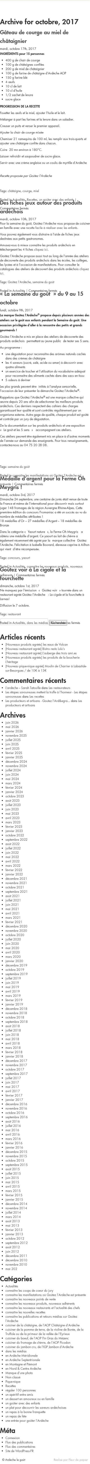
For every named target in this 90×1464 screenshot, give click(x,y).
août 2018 (12, 1026)
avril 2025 (12, 748)
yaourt (26, 558)
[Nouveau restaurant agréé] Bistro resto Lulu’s (35, 649)
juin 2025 (12, 744)
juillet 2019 (13, 978)
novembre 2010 (16, 1264)
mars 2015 (13, 1191)
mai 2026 (12, 727)
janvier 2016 (14, 1147)
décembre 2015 (16, 1152)
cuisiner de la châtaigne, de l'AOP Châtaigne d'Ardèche (42, 1325)
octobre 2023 (14, 796)
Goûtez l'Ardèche (19, 282)
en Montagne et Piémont (21, 1364)
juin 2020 (12, 944)
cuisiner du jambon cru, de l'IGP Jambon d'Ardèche (39, 1347)
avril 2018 (12, 1043)
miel (36, 191)
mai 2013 (12, 1225)
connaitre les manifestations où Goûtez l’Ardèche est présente (45, 1295)
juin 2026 (12, 722)
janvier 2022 (14, 874)
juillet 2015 (13, 1173)
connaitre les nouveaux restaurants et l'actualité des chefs (42, 1308)
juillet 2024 (13, 770)
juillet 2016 (13, 1126)
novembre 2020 (16, 931)
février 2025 (13, 753)
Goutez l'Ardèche (45, 7)
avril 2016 (12, 1134)
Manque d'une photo (19, 1373)
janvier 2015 (14, 1199)
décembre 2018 (16, 1009)
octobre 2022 (14, 835)
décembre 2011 (16, 1256)
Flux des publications (19, 1442)
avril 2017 (12, 1091)
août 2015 (12, 1169)
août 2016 (12, 1121)
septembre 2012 (16, 1243)
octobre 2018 (14, 1017)
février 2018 (13, 1052)
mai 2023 (12, 813)
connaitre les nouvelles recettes (25, 1312)
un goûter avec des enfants (56, 199)
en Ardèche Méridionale (21, 1355)
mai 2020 (12, 948)
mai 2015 (12, 1182)
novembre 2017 (16, 1065)
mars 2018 (13, 1048)
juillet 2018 (13, 1030)
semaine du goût (43, 282)
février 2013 (13, 1230)
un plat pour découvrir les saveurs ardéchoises (35, 1407)
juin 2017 (12, 1082)
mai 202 (11, 1269)
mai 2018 (12, 1039)
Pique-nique (12, 1381)
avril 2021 (12, 913)
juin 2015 (12, 1178)
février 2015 (13, 1195)
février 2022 (13, 870)
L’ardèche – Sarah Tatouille (23, 688)
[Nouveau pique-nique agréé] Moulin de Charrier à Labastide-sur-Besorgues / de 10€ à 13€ (46, 668)
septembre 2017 (16, 1074)
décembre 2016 (16, 1104)
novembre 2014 (16, 1208)
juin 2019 (12, 983)
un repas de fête (15, 1416)
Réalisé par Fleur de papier (71, 1460)
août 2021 (12, 896)
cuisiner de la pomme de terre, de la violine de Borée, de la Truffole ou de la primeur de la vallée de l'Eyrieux (44, 1331)
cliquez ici (41, 249)
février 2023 (13, 826)
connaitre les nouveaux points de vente (30, 1299)
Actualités (18, 199)
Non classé (12, 1377)
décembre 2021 (16, 878)
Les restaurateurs (59, 688)
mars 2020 (13, 957)
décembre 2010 (16, 1260)
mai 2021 (12, 909)
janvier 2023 (14, 831)
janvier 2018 (14, 1056)
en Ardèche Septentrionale (22, 1360)
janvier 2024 (14, 792)
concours (14, 558)
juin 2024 (12, 774)
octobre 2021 (14, 887)
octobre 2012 (14, 1238)
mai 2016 (12, 1130)
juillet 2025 (13, 740)
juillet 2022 (13, 848)
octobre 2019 (14, 970)
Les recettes (36, 696)
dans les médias (37, 623)
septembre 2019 (16, 974)
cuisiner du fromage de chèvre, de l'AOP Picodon (37, 1342)
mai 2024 (12, 779)
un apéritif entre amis (19, 1394)
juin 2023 (12, 809)
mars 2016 (13, 1139)
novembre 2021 (16, 883)
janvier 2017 (14, 1100)
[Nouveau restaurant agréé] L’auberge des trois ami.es (41, 653)
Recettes (32, 199)
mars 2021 (13, 918)
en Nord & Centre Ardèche (23, 1368)
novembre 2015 (16, 1156)
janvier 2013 (14, 1234)
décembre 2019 (16, 965)
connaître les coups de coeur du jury (29, 1290)
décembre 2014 (16, 1204)
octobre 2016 (14, 1113)
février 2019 (13, 1000)
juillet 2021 (13, 900)
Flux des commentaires (20, 1446)
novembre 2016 (16, 1108)
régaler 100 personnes (20, 1390)
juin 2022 (12, 852)
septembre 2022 (16, 839)
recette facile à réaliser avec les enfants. (52, 228)
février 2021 (13, 922)
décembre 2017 (16, 1061)
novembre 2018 (16, 1013)
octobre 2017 (14, 1069)
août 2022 (12, 844)
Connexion (12, 1438)
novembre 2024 (16, 766)
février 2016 (13, 1143)
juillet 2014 (13, 1212)
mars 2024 (13, 783)
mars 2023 (13, 822)
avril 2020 (12, 952)
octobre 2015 (14, 1160)
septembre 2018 (16, 1022)
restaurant (14, 614)
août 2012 (12, 1247)
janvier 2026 (14, 731)
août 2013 (12, 1221)
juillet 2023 (13, 805)
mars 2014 (13, 1217)
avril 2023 (12, 818)
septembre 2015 (16, 1165)
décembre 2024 (16, 761)
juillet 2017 (13, 1078)
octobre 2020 (14, 935)
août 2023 (12, 800)
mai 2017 (12, 1087)
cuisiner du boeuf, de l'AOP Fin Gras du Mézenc (37, 1338)
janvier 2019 (14, 1004)
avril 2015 (12, 1186)
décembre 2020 (16, 926)
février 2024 (13, 787)
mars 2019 (13, 996)
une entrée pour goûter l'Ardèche (26, 1420)
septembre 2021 (16, 891)
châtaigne (14, 191)
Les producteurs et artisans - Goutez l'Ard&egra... (37, 701)
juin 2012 (12, 1251)
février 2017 (13, 1095)
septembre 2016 (16, 1117)
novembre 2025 (16, 735)
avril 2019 (12, 991)
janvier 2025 (14, 757)
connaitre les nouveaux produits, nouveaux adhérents (40, 1303)
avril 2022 (12, 861)
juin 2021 (12, 905)
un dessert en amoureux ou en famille (29, 1399)
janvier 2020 (14, 961)
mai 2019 (12, 987)
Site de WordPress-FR (19, 1451)
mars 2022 (13, 865)
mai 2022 (12, 857)
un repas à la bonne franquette (25, 1412)
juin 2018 (12, 1035)
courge (27, 191)
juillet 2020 (13, 939)
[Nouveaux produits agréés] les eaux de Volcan (36, 644)
